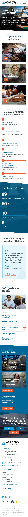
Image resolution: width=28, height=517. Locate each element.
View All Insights (7, 390)
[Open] (24, 3)
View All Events (7, 408)
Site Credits (5, 514)
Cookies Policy (15, 510)
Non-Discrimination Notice (9, 512)
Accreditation (20, 512)
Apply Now (14, 432)
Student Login (7, 492)
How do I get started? (10, 334)
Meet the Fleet (7, 403)
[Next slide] (13, 274)
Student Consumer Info (8, 481)
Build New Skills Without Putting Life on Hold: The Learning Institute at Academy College (13, 365)
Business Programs (11, 76)
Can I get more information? (7, 339)
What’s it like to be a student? (9, 322)
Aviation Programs (11, 55)
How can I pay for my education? (10, 328)
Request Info (9, 428)
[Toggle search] (20, 3)
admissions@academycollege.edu (14, 460)
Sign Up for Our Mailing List (9, 484)
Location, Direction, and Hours (10, 465)
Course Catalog (6, 479)
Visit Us (20, 428)
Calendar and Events (7, 475)
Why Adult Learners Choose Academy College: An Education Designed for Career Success (14, 382)
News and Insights (7, 477)
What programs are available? (9, 317)
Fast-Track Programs (12, 97)
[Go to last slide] (7, 274)
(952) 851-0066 (9, 457)
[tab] (12, 281)
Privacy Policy (5, 510)
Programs (4, 472)
